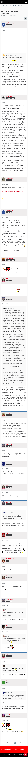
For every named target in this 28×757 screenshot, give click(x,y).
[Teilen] (25, 18)
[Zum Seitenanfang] (25, 754)
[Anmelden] (22, 2)
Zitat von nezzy (9, 512)
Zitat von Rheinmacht (10, 308)
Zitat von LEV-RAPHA (10, 55)
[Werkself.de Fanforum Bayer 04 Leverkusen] (2, 1)
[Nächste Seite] (20, 743)
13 (15, 742)
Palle (15, 593)
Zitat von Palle (8, 610)
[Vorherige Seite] (7, 743)
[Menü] (26, 1)
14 (17, 742)
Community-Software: (14, 754)
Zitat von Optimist (9, 666)
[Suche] (18, 1)
